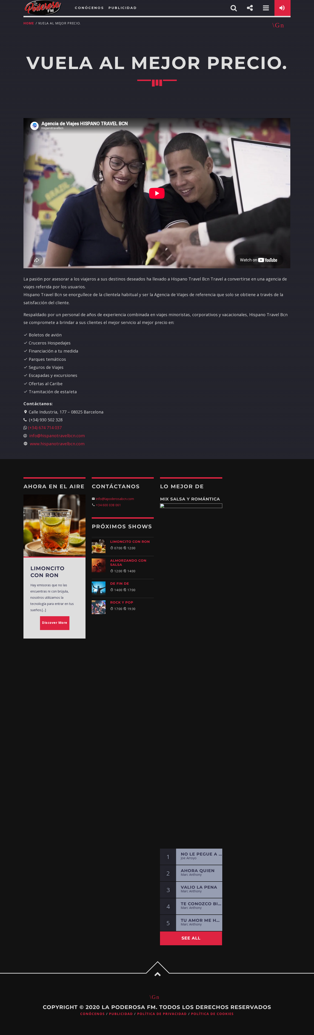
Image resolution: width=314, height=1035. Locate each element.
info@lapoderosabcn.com (114, 499)
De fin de (119, 583)
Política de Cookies (212, 1014)
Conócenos (92, 1014)
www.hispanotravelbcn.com (57, 443)
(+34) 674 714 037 (45, 427)
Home (28, 23)
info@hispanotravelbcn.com (57, 435)
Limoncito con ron (130, 542)
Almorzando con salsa (128, 562)
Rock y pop (121, 602)
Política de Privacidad (162, 1014)
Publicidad (121, 1014)
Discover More (54, 622)
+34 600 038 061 (108, 505)
